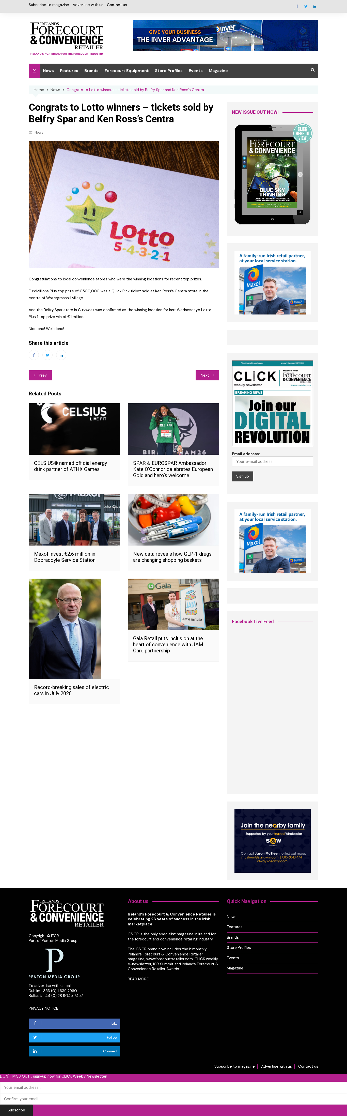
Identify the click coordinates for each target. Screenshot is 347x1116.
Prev (43, 375)
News (48, 70)
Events (196, 70)
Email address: (246, 453)
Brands (91, 70)
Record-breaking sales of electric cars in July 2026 (71, 690)
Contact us (117, 5)
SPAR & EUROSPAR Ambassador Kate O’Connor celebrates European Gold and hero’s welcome (173, 469)
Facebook (297, 6)
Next (205, 375)
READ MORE (138, 979)
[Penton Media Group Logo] (54, 963)
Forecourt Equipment (127, 70)
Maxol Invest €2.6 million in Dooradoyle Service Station (65, 557)
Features (69, 70)
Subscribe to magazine (49, 5)
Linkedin (314, 6)
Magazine (218, 70)
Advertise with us (88, 5)
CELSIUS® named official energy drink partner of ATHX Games (70, 466)
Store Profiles (169, 70)
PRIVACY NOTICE (43, 1008)
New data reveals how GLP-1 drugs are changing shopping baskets (172, 557)
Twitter (306, 6)
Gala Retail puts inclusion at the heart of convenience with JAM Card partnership (168, 644)
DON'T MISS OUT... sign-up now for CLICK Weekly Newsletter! (53, 1076)
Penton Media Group (59, 940)
